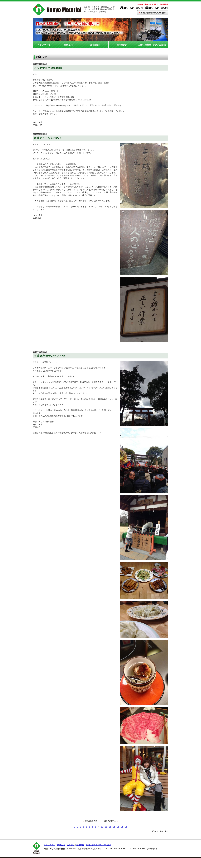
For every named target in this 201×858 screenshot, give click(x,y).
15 (122, 826)
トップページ (44, 44)
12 (110, 826)
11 (106, 826)
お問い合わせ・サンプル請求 (151, 44)
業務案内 (68, 44)
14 (118, 826)
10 (102, 826)
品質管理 (95, 44)
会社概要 (121, 44)
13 (114, 826)
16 (126, 826)
